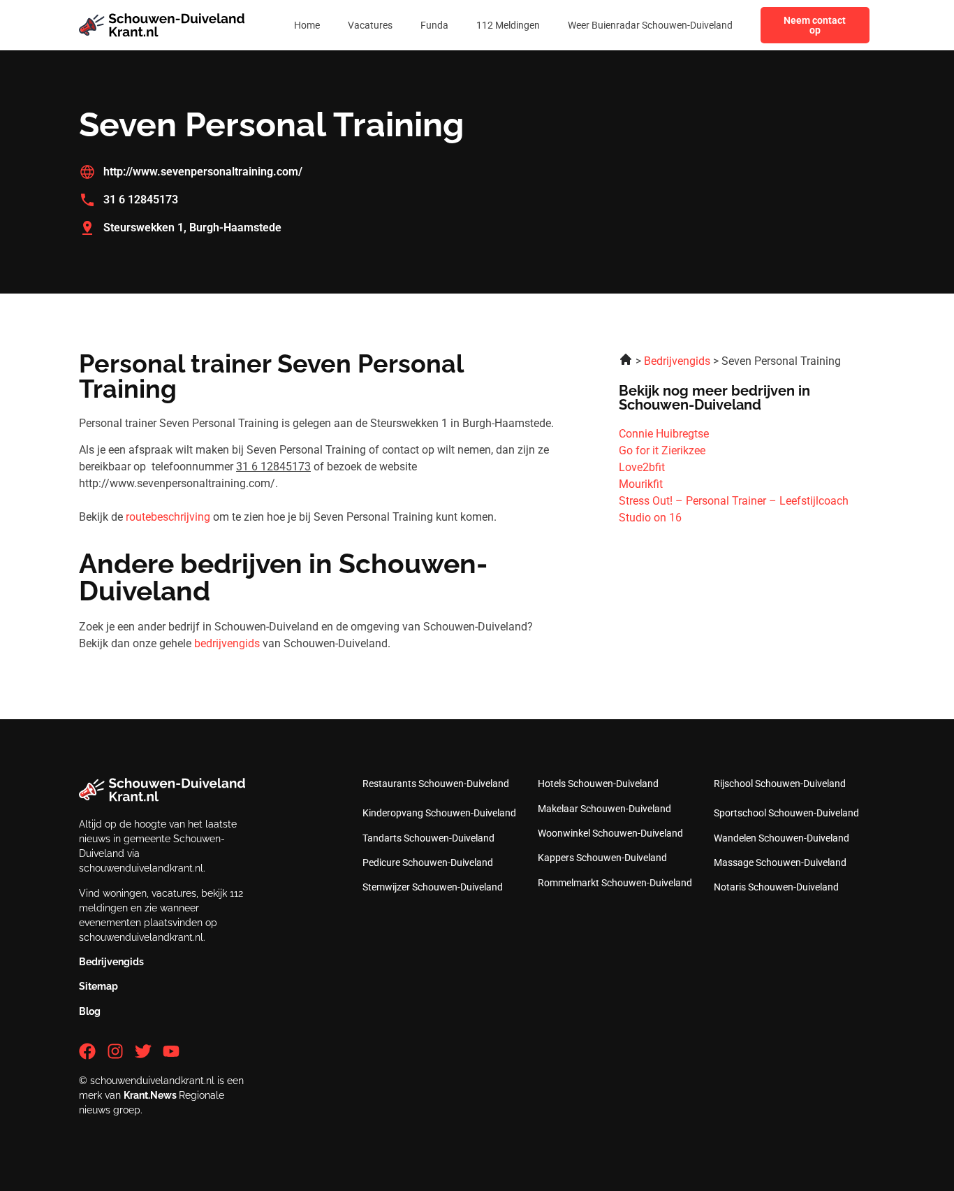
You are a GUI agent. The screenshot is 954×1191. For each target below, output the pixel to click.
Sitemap (98, 986)
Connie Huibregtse (664, 433)
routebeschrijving (168, 517)
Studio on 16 (650, 517)
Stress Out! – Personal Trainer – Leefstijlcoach (734, 500)
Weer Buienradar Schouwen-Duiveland (650, 25)
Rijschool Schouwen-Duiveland (780, 783)
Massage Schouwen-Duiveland (780, 862)
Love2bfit (642, 467)
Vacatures (370, 25)
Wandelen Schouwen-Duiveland (781, 838)
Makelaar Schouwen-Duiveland (604, 808)
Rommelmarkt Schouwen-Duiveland (615, 882)
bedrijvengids (227, 643)
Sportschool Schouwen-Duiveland (786, 812)
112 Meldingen (508, 25)
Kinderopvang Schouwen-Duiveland (439, 812)
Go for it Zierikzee (662, 450)
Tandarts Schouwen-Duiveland (428, 838)
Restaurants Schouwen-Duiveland (435, 783)
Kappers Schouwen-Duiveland (602, 857)
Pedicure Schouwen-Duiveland (427, 862)
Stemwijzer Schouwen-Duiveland (432, 887)
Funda (434, 25)
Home (307, 25)
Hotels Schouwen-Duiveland (598, 783)
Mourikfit (641, 484)
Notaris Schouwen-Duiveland (776, 887)
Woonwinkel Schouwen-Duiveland (610, 833)
